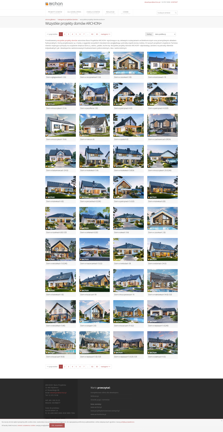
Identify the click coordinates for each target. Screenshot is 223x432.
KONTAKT (174, 2)
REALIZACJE (110, 12)
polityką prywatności (127, 422)
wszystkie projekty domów (67, 40)
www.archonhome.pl (98, 414)
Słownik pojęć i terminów (100, 400)
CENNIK (125, 12)
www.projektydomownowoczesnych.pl (105, 411)
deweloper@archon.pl (152, 2)
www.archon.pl (96, 407)
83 (97, 34)
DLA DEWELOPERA (74, 12)
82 (92, 34)
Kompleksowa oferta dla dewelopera (104, 392)
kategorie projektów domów (68, 19)
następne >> (105, 34)
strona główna (50, 19)
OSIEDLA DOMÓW (93, 12)
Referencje (95, 396)
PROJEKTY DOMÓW (55, 12)
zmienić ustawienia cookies (27, 425)
